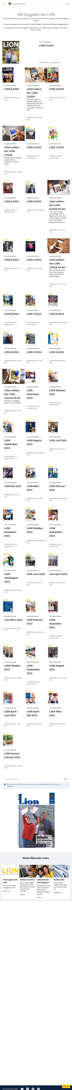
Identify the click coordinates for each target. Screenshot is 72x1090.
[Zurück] (4, 779)
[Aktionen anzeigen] (68, 779)
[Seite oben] (35, 845)
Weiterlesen (6, 891)
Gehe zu (22, 895)
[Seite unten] (39, 845)
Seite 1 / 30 (30, 845)
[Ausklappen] (44, 845)
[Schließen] (66, 784)
